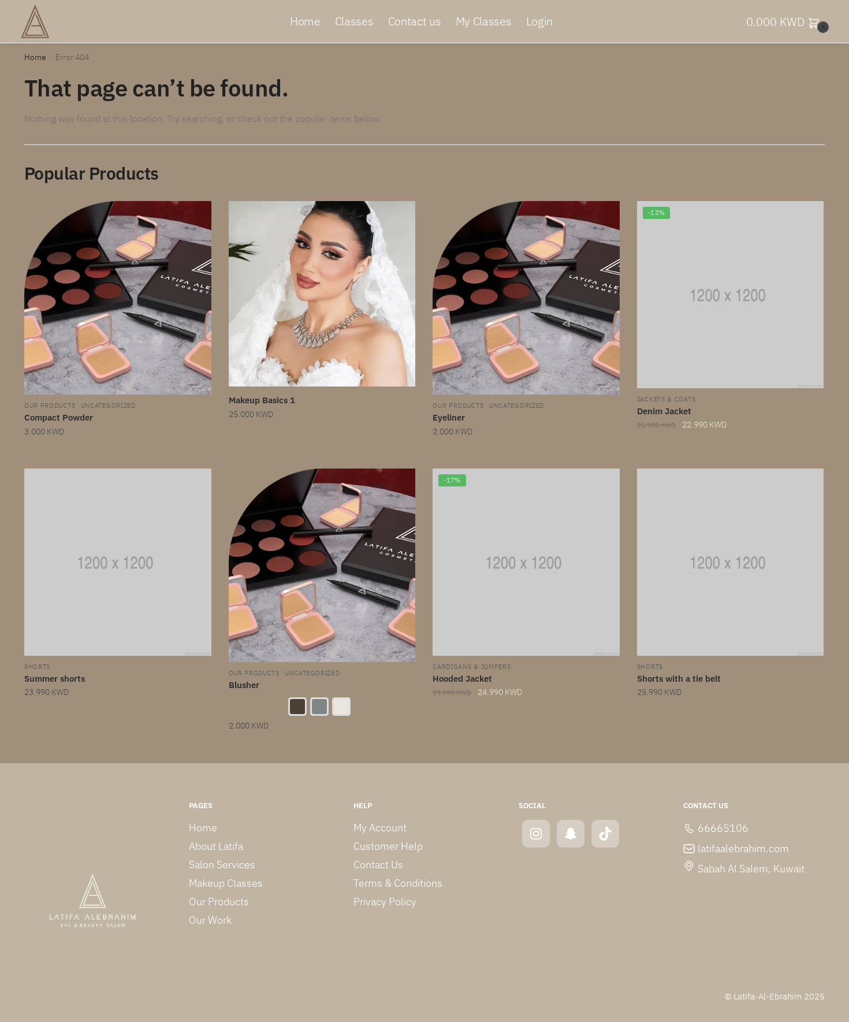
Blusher (244, 684)
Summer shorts (54, 678)
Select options (322, 749)
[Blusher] (322, 565)
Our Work (210, 920)
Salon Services (222, 864)
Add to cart (117, 455)
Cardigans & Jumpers (472, 667)
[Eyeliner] (526, 298)
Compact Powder (58, 417)
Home (35, 57)
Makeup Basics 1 (262, 400)
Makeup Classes (226, 883)
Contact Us (378, 864)
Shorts (37, 667)
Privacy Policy (384, 901)
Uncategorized (108, 406)
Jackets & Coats (666, 399)
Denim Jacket (664, 411)
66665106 (723, 828)
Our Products (49, 406)
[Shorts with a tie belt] (730, 562)
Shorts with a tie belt (679, 678)
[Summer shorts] (117, 562)
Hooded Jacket (462, 678)
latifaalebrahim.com (743, 848)
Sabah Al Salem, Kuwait (751, 868)
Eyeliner (449, 417)
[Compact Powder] (117, 298)
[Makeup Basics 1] (322, 293)
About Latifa (216, 846)
